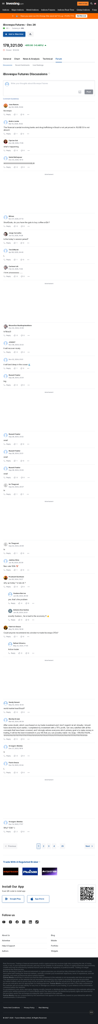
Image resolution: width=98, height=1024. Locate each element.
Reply (8, 114)
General (7, 59)
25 (62, 846)
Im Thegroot (14, 484)
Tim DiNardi (14, 250)
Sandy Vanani (14, 702)
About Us (6, 935)
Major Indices (18, 10)
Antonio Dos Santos (21, 610)
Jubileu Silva (14, 560)
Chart (17, 59)
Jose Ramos (14, 104)
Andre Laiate (14, 121)
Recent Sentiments (22, 65)
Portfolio (54, 946)
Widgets (54, 951)
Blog (53, 935)
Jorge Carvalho (15, 233)
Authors (5, 951)
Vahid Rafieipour (15, 157)
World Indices (32, 10)
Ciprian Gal (13, 140)
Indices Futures (48, 10)
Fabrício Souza (15, 627)
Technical (48, 59)
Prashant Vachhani (16, 577)
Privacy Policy (29, 1008)
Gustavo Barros (19, 593)
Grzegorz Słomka (16, 746)
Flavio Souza (14, 763)
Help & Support (8, 946)
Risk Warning (43, 1008)
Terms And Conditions (11, 1008)
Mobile (54, 940)
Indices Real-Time (66, 10)
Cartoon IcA (13, 266)
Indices (6, 10)
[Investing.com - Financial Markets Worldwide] (15, 3)
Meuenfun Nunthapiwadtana (20, 325)
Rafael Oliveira (19, 643)
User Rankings (38, 65)
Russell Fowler (14, 375)
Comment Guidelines (11, 99)
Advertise (6, 940)
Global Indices (83, 10)
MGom (11, 216)
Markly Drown (14, 719)
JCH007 (12, 342)
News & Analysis (31, 59)
